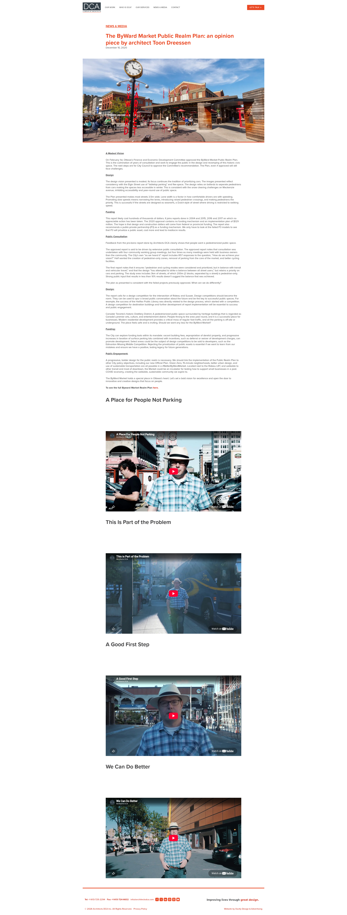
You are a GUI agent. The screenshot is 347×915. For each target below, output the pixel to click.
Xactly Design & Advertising (248, 909)
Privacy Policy (140, 909)
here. (156, 387)
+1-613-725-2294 (97, 899)
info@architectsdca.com (142, 899)
